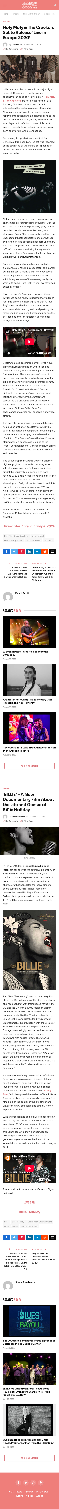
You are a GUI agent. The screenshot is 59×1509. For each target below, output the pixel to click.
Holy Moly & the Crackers (16, 536)
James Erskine (11, 1226)
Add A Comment (29, 766)
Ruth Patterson (34, 540)
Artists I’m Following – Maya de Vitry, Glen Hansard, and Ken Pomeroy (28, 701)
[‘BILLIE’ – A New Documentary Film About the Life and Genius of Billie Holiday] (29, 841)
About (39, 1496)
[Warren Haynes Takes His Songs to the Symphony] (29, 632)
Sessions (48, 540)
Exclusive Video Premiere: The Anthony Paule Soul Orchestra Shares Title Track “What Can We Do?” (26, 1392)
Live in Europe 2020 (13, 540)
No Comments (11, 49)
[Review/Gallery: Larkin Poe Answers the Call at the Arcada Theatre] (29, 728)
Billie (6, 1222)
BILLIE (29, 1202)
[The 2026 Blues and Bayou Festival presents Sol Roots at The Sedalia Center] (29, 1321)
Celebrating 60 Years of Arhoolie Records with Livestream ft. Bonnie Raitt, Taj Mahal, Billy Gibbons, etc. (44, 573)
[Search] (54, 5)
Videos (30, 1496)
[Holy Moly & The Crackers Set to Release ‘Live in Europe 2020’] (29, 69)
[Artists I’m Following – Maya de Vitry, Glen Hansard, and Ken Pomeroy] (29, 680)
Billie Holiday (29, 1212)
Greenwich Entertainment (40, 1222)
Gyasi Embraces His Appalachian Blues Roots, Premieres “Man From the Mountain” (28, 1441)
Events (6, 788)
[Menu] (5, 5)
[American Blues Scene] (30, 5)
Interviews (42, 1492)
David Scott (17, 44)
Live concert (38, 536)
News (19, 1492)
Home (10, 1492)
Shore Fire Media (19, 817)
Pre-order (29, 526)
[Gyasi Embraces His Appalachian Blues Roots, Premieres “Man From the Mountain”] (29, 1420)
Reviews (7, 21)
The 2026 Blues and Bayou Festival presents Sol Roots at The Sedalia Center (29, 1342)
